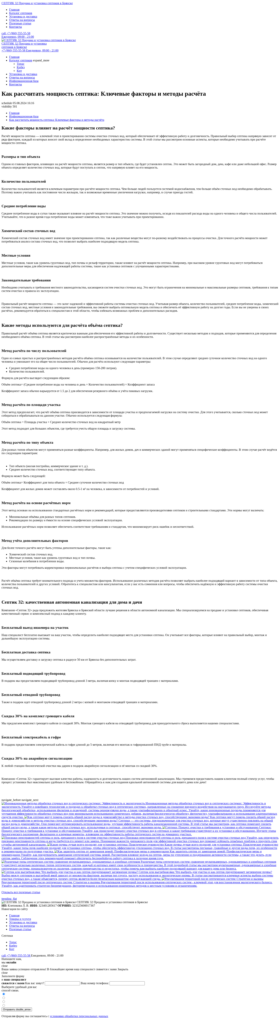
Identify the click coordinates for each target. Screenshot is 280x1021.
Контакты (15, 26)
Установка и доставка (23, 16)
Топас (20, 63)
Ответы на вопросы (22, 20)
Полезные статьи (20, 23)
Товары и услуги (20, 919)
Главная (14, 9)
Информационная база (23, 81)
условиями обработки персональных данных (79, 1016)
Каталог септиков (20, 13)
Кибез (21, 67)
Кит (19, 70)
